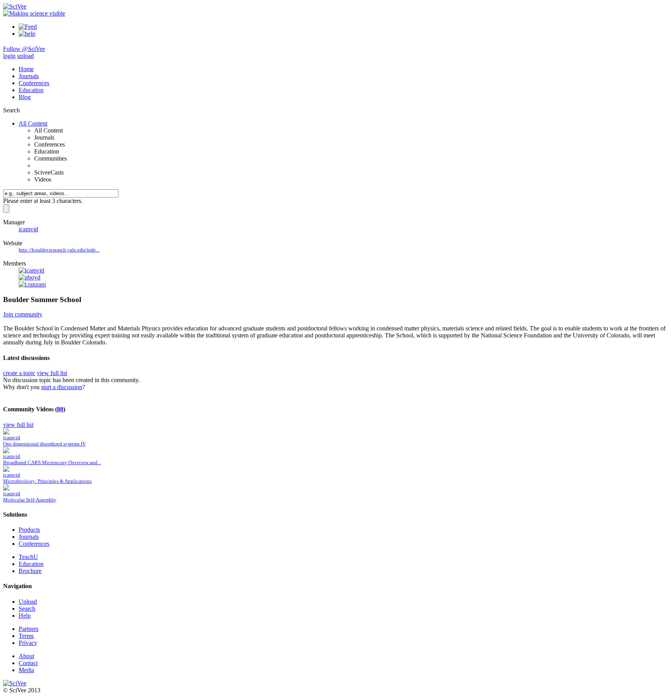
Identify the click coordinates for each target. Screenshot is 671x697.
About (26, 656)
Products (29, 529)
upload (25, 55)
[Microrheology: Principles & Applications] (6, 469)
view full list (52, 373)
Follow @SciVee (24, 48)
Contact (28, 663)
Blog (25, 97)
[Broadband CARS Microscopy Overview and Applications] (6, 451)
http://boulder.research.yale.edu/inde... (59, 250)
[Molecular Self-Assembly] (6, 488)
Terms (26, 635)
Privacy (28, 642)
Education (31, 90)
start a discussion (61, 387)
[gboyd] (29, 277)
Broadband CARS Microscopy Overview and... (52, 462)
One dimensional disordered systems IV (44, 444)
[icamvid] (31, 270)
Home (26, 69)
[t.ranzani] (32, 284)
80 (60, 409)
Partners (28, 628)
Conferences (34, 83)
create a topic (19, 373)
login (9, 55)
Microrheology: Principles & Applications (47, 481)
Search (27, 608)
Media (26, 670)
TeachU (28, 557)
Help (25, 615)
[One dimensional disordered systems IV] (6, 432)
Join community (22, 314)
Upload (28, 601)
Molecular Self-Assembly (29, 500)
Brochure (30, 571)
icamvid (28, 229)
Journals (29, 76)
